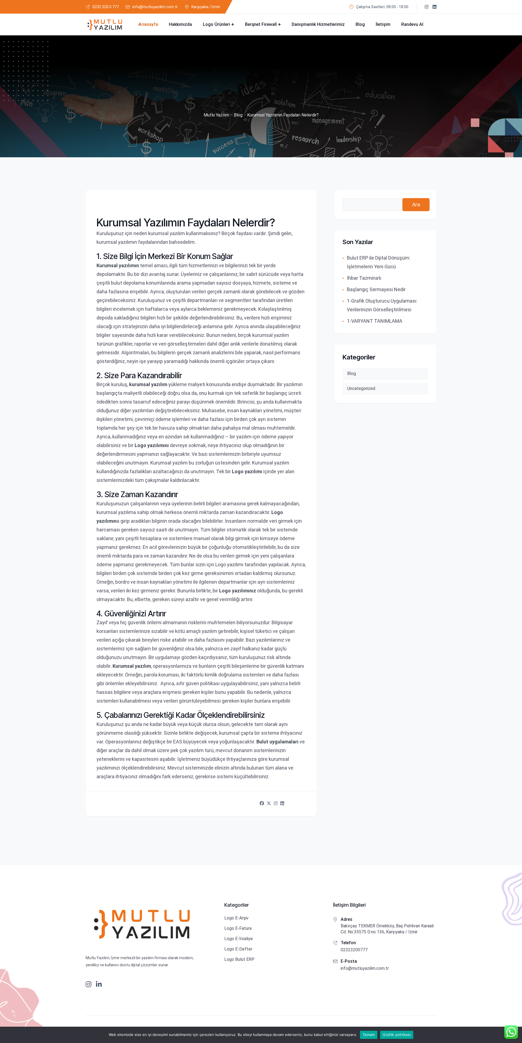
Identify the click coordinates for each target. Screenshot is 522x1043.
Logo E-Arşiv (236, 918)
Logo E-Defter (238, 949)
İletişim (383, 24)
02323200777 (354, 949)
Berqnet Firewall (261, 24)
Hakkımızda (180, 24)
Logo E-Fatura (237, 928)
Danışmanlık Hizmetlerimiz (318, 24)
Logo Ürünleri (216, 24)
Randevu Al (412, 24)
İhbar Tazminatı (364, 278)
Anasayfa (148, 24)
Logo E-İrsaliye (238, 938)
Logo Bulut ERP (239, 959)
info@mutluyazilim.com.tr (155, 7)
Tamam (369, 1034)
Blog (360, 24)
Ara (416, 204)
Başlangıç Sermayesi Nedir (376, 289)
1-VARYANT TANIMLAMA (374, 321)
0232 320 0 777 (105, 7)
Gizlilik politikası (397, 1034)
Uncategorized (361, 388)
